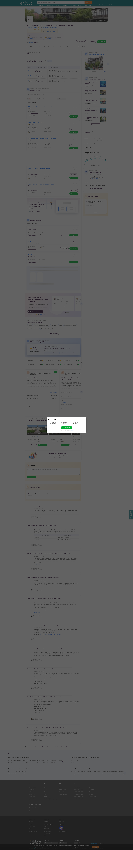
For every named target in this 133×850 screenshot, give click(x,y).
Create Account (66, 427)
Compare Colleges (54, 423)
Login (72, 430)
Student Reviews (65, 423)
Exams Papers (76, 423)
